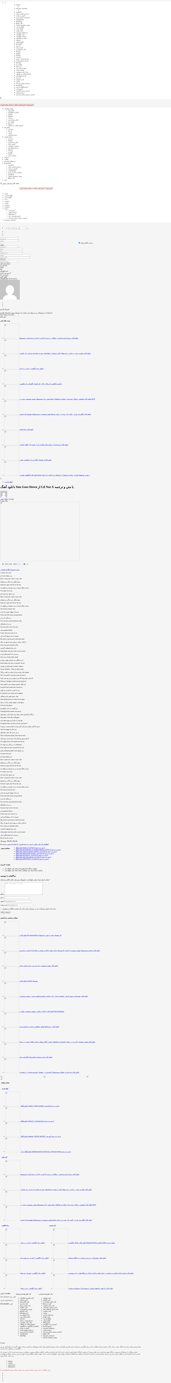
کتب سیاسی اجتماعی (50, 1307)
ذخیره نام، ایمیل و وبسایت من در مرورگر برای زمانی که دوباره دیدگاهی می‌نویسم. (29, 909)
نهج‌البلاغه (23, 1335)
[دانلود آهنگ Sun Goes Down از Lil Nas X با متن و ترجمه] (40, 560)
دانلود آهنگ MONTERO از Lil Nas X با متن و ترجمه (32, 859)
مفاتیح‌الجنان (24, 1333)
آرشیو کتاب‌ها (47, 1326)
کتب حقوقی (47, 1298)
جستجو (10, 1361)
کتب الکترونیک (24, 1302)
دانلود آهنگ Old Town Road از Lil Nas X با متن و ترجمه (33, 857)
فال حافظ (46, 1333)
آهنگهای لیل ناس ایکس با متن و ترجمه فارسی (33, 844)
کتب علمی (4, 1157)
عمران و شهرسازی (26, 1309)
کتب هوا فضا (24, 1313)
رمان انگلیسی (5, 1225)
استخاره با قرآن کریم (26, 1332)
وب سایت (3, 905)
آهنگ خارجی (8, 482)
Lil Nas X (15, 844)
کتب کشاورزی (24, 1315)
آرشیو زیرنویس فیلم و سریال (52, 1332)
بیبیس (9, 844)
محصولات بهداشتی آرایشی (7, 104)
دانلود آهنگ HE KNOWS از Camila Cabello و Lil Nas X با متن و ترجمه (38, 849)
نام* (1, 898)
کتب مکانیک (24, 1307)
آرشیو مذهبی (47, 1330)
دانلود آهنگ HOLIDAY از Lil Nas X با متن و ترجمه (32, 855)
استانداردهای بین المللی (27, 1324)
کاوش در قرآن (24, 1328)
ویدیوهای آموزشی (48, 1328)
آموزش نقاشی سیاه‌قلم (20, 104)
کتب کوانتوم (24, 1311)
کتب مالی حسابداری (49, 1302)
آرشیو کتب (11, 1365)
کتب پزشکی (24, 1300)
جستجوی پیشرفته (49, 1335)
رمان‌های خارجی (48, 1315)
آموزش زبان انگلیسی (50, 1324)
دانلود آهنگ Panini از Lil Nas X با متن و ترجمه (30, 848)
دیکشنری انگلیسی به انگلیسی (29, 1326)
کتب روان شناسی (49, 1305)
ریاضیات (22, 1318)
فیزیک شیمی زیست (26, 1320)
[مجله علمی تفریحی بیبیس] (1, 98)
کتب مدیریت (24, 1303)
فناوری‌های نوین (25, 1317)
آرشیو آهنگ (46, 1322)
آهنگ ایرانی (46, 1320)
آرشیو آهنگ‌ (11, 1366)
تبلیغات (10, 1363)
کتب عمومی (52, 1225)
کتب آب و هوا (47, 1303)
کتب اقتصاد (46, 1300)
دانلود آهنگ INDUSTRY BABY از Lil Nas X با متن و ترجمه (35, 853)
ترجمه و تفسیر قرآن (26, 1330)
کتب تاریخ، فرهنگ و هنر (50, 1309)
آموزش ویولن (30, 104)
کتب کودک (46, 1317)
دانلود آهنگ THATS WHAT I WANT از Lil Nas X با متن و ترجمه (36, 851)
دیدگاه (2, 894)
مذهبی (45, 1313)
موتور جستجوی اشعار (50, 1337)
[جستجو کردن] (27, 228)
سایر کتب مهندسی (26, 1322)
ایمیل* (2, 901)
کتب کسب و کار (25, 1305)
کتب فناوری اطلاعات (27, 1298)
